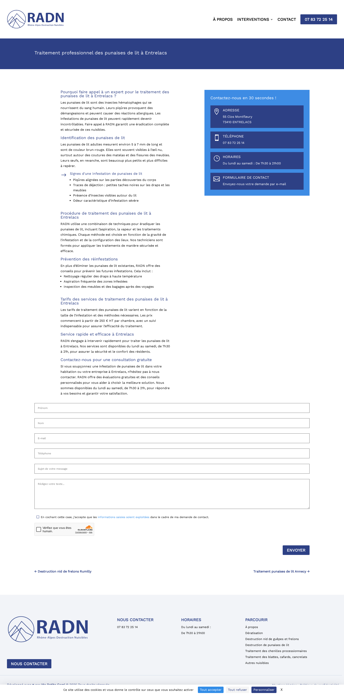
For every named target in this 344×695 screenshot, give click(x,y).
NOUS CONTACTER (29, 663)
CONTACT (287, 19)
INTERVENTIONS (253, 19)
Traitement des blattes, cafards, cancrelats (276, 657)
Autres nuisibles (257, 663)
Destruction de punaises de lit (267, 645)
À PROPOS (223, 19)
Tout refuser (237, 690)
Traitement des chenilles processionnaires (276, 651)
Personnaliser (264, 690)
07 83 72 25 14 (319, 19)
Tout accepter (211, 690)
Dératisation (254, 633)
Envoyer (296, 550)
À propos (251, 627)
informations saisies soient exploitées (123, 517)
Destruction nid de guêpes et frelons (272, 639)
